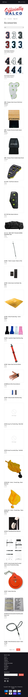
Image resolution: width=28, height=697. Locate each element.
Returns (5, 669)
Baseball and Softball (8, 663)
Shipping (6, 660)
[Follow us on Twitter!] (8, 681)
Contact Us (6, 661)
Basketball (6, 666)
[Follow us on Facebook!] (5, 681)
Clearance (6, 667)
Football (5, 664)
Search (5, 657)
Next (18, 649)
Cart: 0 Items (22, 2)
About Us (6, 658)
